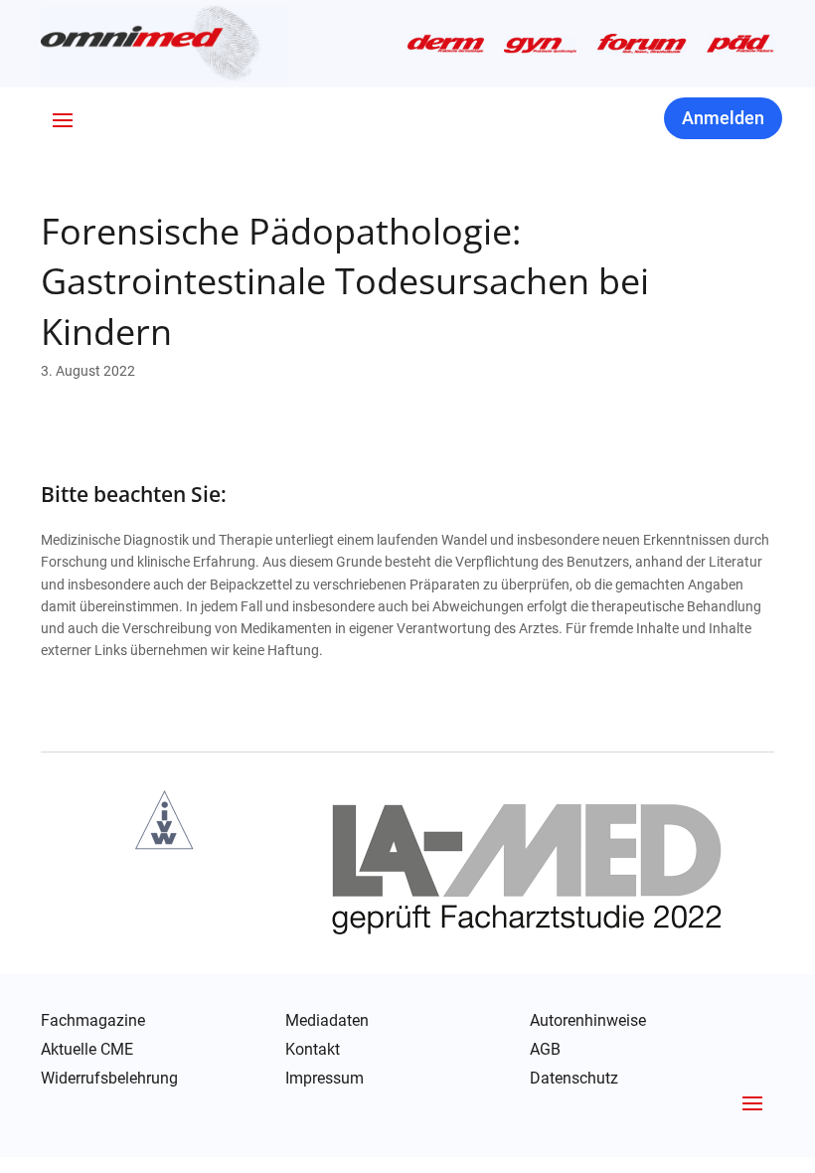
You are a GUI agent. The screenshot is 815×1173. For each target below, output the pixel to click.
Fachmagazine (93, 1021)
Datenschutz (574, 1080)
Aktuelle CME (87, 1050)
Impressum (324, 1079)
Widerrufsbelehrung (109, 1079)
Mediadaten (327, 1021)
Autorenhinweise (588, 1021)
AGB (545, 1050)
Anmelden (723, 117)
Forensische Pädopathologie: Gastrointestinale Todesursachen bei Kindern (345, 281)
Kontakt (312, 1050)
